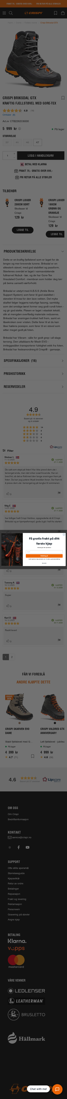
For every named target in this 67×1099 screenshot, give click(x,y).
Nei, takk (44, 563)
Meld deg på (44, 556)
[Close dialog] (64, 534)
